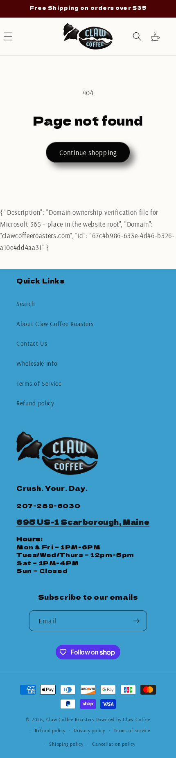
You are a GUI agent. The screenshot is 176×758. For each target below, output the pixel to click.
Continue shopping (88, 152)
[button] (137, 36)
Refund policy (35, 403)
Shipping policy (66, 744)
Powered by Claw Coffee (123, 719)
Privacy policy (89, 730)
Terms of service (132, 730)
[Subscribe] (136, 621)
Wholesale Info (36, 363)
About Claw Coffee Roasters (55, 324)
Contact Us (31, 343)
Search (25, 304)
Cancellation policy (113, 744)
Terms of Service (39, 383)
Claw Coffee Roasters (70, 719)
